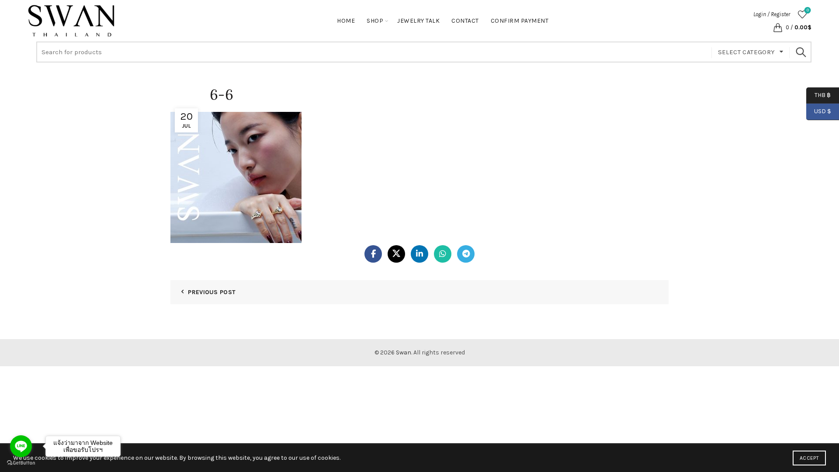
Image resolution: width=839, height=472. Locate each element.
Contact (465, 20)
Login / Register (771, 14)
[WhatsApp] (442, 254)
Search (800, 52)
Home (346, 20)
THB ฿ (818, 94)
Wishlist (808, 10)
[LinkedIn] (419, 254)
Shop (375, 20)
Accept (809, 458)
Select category (746, 52)
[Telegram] (466, 254)
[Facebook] (373, 254)
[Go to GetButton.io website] (21, 463)
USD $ (822, 111)
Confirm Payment (520, 20)
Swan (403, 352)
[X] (396, 254)
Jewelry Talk (418, 20)
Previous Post (212, 292)
